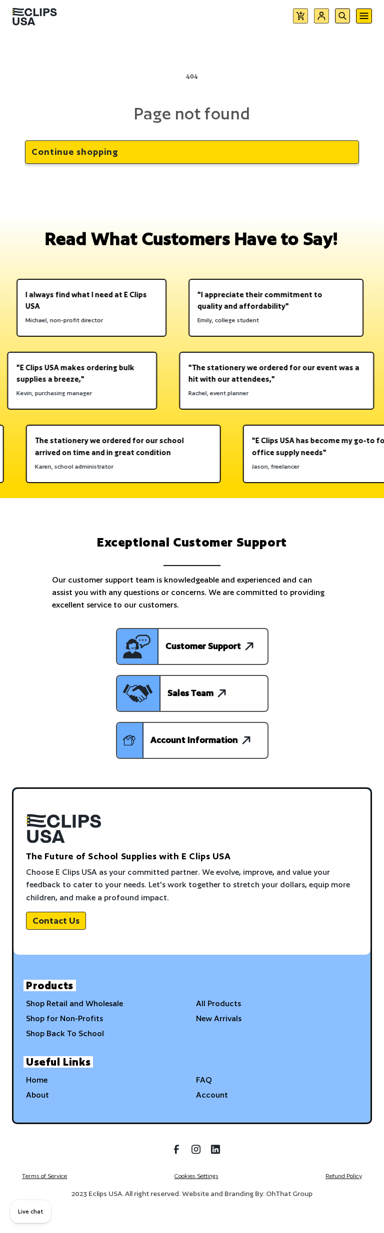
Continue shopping (75, 151)
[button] (300, 17)
